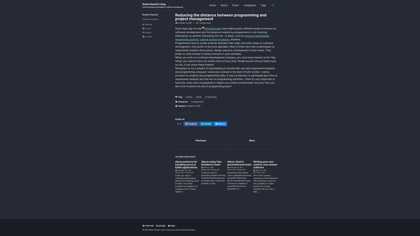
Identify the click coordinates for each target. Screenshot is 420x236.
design (199, 97)
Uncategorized (197, 102)
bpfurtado (215, 28)
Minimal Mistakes (188, 230)
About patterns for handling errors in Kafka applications (186, 164)
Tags (263, 5)
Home (212, 5)
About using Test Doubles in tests (211, 163)
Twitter (149, 226)
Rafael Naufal (150, 14)
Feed (172, 226)
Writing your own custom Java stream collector (265, 164)
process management (257, 35)
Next (252, 140)
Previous (201, 140)
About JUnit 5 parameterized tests (239, 163)
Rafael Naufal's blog (162, 5)
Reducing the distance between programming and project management (221, 17)
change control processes (214, 39)
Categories (250, 5)
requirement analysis (187, 39)
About (224, 5)
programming (210, 97)
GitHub (161, 226)
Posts (235, 5)
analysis (189, 97)
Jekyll (177, 230)
